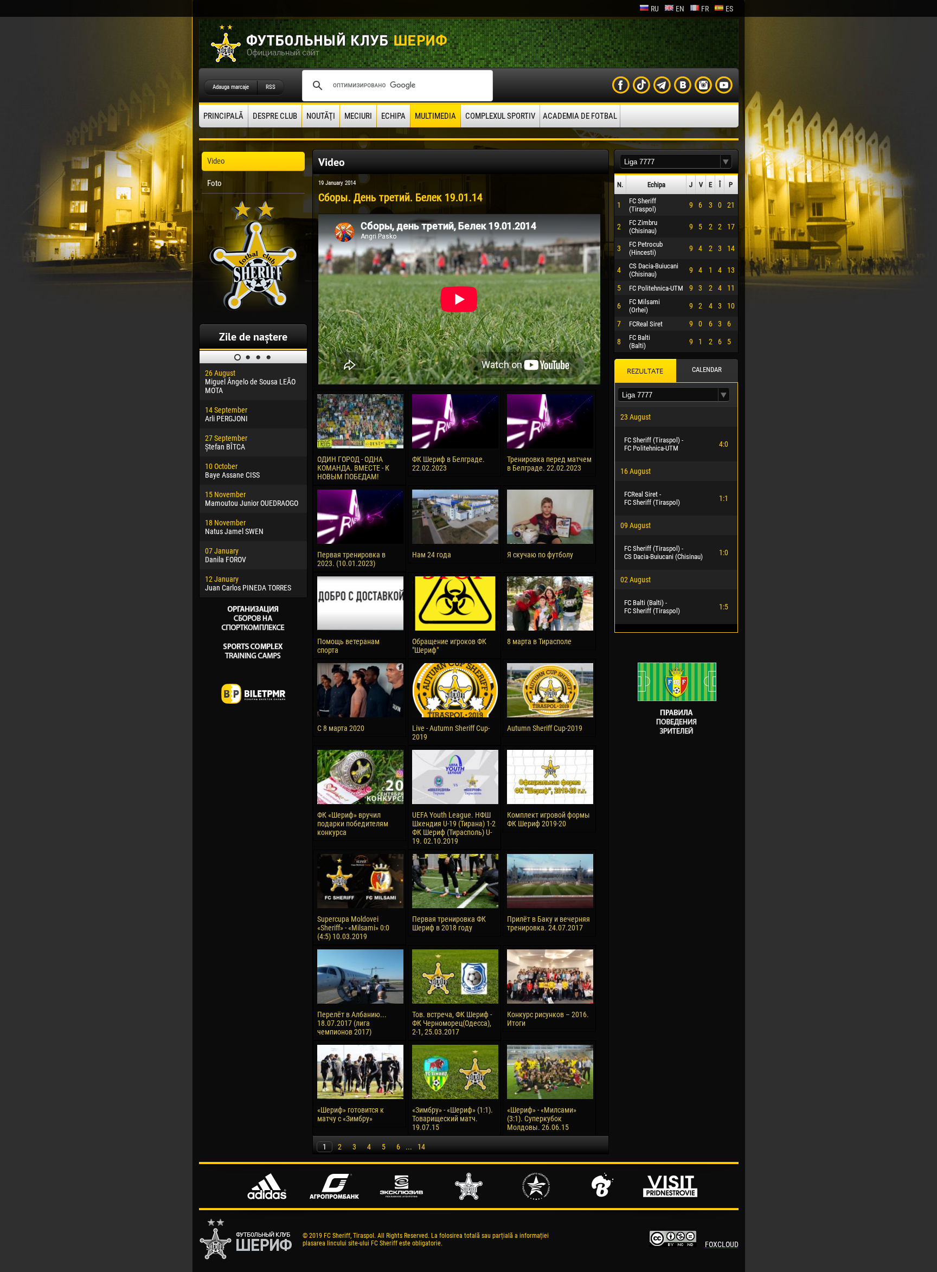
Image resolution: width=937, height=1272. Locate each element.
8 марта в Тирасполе (539, 641)
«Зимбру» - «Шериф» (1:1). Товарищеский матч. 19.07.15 (452, 1119)
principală (223, 116)
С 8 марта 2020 (340, 728)
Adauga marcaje (231, 87)
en (680, 8)
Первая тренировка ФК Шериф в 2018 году (449, 923)
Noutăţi (320, 116)
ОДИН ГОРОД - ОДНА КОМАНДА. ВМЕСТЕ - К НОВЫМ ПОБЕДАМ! (353, 468)
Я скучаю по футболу (540, 554)
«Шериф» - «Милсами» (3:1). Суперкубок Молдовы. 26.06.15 (541, 1119)
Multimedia (435, 116)
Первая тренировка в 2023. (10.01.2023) (351, 559)
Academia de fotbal (580, 116)
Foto (214, 183)
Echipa (393, 116)
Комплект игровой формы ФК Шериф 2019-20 (548, 819)
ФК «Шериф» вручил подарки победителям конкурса (352, 824)
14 (421, 1146)
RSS (270, 87)
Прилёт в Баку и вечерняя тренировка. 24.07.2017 (548, 923)
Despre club (275, 116)
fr (705, 8)
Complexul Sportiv (500, 116)
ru (655, 8)
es (729, 8)
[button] (726, 162)
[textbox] (670, 162)
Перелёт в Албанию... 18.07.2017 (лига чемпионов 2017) (352, 1023)
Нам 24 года (431, 554)
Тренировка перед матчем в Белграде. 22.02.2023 (549, 463)
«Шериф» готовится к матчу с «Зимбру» (350, 1114)
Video (216, 161)
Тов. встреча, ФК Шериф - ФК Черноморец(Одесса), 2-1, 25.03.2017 (452, 1023)
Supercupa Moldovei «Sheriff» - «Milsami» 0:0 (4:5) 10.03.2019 (353, 928)
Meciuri (358, 116)
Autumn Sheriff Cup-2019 (544, 728)
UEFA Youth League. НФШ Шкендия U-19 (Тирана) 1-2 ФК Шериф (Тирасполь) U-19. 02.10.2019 (454, 828)
